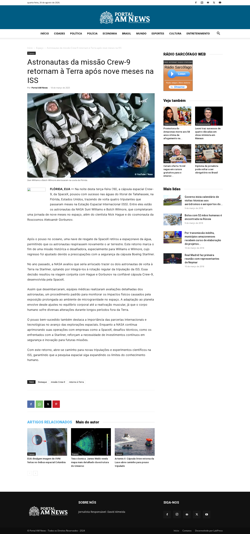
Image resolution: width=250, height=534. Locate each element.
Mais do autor (87, 422)
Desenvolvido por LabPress (209, 530)
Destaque (42, 382)
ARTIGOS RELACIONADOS (49, 422)
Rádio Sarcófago (178, 67)
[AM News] (125, 17)
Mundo (141, 33)
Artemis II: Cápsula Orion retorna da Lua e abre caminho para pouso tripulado (134, 462)
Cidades (59, 33)
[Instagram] (202, 2)
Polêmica (200, 161)
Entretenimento (198, 33)
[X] (214, 2)
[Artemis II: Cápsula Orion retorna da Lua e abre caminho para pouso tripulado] (135, 442)
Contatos (187, 530)
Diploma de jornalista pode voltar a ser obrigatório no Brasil (206, 169)
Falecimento (170, 124)
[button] (218, 34)
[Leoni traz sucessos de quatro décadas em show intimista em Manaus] (209, 116)
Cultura (175, 33)
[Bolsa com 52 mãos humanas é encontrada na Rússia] (172, 219)
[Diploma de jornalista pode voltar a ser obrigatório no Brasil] (209, 153)
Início (44, 33)
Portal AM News (39, 87)
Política (76, 33)
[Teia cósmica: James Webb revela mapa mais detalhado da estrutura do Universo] (91, 442)
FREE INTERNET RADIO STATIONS (178, 62)
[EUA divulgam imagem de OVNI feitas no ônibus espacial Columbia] (47, 442)
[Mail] (208, 2)
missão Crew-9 (58, 382)
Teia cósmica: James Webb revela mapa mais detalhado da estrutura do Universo (90, 462)
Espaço (39, 47)
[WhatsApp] (39, 404)
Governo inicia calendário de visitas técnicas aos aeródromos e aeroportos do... (204, 200)
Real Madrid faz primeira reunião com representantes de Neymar (202, 259)
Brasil (126, 33)
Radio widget (171, 83)
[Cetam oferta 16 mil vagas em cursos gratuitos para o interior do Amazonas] (177, 153)
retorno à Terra (76, 382)
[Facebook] (196, 2)
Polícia (92, 33)
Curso (167, 161)
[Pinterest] (56, 404)
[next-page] (35, 473)
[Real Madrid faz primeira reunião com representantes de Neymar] (172, 258)
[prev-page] (29, 473)
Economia (110, 33)
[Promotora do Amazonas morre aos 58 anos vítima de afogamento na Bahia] (177, 116)
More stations (184, 83)
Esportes (158, 33)
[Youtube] (220, 2)
